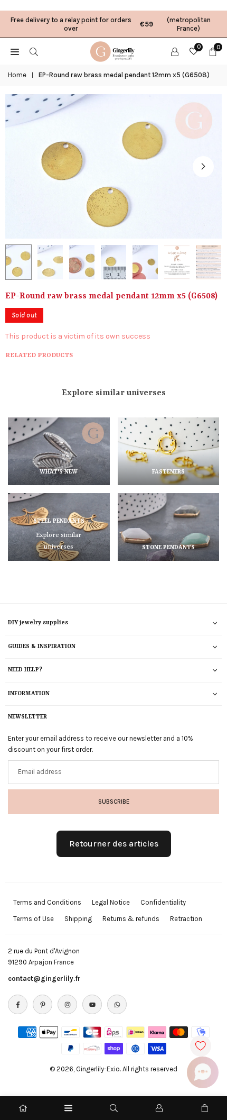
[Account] (174, 51)
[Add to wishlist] (200, 1046)
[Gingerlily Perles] (114, 50)
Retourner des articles (113, 844)
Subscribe (113, 801)
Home (17, 75)
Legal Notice (111, 902)
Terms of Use (33, 919)
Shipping (78, 919)
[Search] (33, 51)
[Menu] (68, 1108)
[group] (113, 166)
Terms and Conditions (47, 902)
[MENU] (14, 51)
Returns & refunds (130, 919)
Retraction (186, 919)
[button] (203, 166)
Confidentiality (163, 902)
